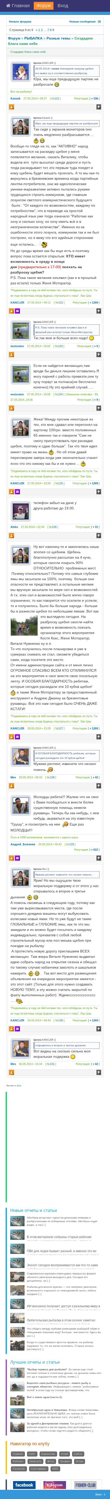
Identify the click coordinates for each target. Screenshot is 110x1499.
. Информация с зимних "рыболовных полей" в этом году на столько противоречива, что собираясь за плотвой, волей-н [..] (62, 1388)
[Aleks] (21, 511)
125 (60, 483)
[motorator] (21, 330)
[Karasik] (21, 71)
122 (60, 302)
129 (71, 844)
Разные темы (58, 38)
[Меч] (21, 756)
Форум (44, 5)
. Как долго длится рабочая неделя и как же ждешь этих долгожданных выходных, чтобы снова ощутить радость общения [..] (60, 1427)
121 (56, 98)
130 (60, 1020)
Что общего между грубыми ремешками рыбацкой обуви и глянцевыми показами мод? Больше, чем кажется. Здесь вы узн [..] (64, 1332)
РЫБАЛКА (33, 38)
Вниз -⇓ (100, 1494)
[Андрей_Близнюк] (21, 805)
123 (60, 346)
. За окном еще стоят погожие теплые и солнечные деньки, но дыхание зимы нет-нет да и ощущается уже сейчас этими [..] (64, 1373)
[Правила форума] (99, 21)
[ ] (87, 98)
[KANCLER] (21, 126)
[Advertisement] (55, 1147)
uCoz (19, 1085)
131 (52, 1063)
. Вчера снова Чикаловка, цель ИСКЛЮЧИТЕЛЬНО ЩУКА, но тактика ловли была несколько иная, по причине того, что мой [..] (63, 1413)
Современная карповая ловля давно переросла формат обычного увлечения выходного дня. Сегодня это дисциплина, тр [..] (61, 1277)
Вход (63, 5)
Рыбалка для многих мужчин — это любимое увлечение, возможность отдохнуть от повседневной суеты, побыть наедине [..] (62, 1290)
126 (54, 526)
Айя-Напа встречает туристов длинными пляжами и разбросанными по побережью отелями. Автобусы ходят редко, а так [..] (62, 1221)
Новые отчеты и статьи (33, 1210)
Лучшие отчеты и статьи (35, 1362)
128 (52, 777)
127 (60, 728)
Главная (20, 5)
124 (60, 394)
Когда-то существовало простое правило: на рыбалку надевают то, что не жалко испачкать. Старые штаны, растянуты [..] (60, 1346)
